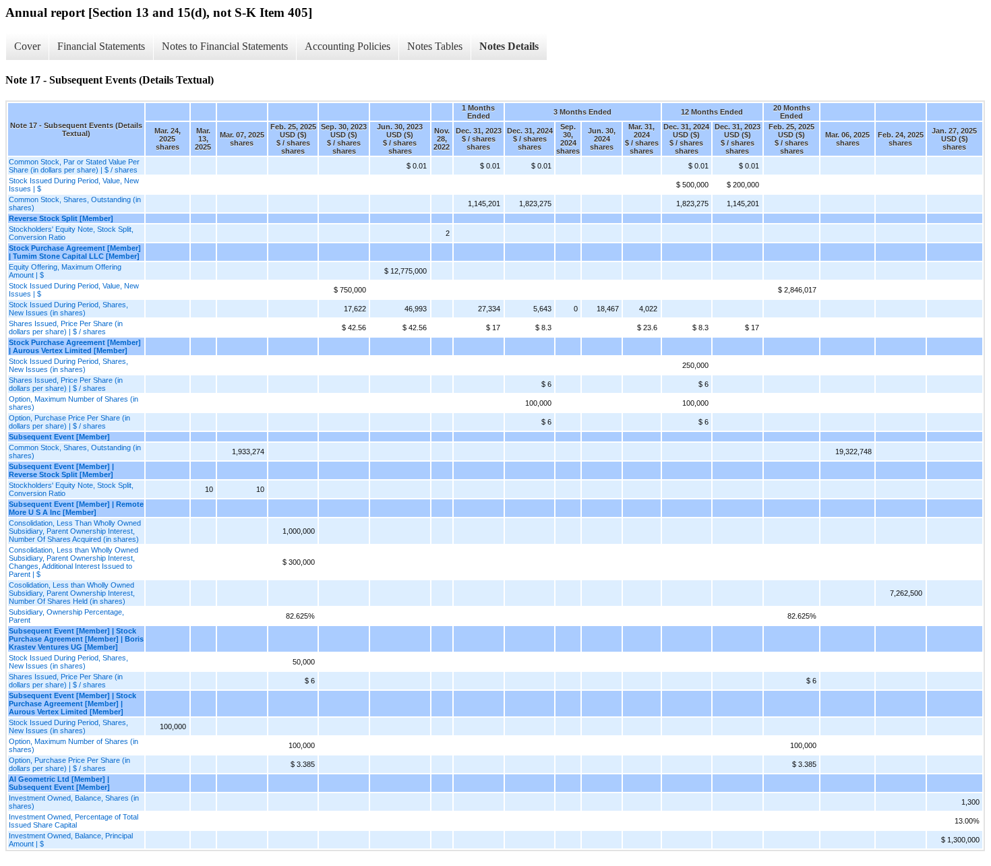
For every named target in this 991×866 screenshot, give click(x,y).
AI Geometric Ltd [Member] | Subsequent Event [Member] (59, 783)
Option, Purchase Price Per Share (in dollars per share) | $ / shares (69, 422)
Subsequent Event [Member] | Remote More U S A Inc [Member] (76, 508)
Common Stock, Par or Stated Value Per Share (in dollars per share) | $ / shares (74, 166)
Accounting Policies (347, 46)
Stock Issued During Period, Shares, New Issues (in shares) (68, 309)
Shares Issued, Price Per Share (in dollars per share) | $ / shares (66, 327)
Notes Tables (434, 46)
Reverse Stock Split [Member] (61, 218)
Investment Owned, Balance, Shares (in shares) (74, 802)
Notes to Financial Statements (225, 46)
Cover (27, 46)
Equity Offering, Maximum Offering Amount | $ (65, 271)
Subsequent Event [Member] (59, 437)
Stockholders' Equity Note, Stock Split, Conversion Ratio (71, 233)
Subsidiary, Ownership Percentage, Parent (66, 616)
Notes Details (509, 46)
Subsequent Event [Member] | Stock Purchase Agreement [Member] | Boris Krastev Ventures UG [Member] (76, 639)
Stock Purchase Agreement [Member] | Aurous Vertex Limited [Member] (75, 346)
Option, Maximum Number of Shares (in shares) (73, 403)
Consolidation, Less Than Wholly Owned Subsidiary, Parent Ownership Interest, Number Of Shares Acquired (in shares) (75, 531)
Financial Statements (101, 46)
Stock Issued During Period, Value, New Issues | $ (74, 185)
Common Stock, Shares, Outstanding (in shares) (75, 203)
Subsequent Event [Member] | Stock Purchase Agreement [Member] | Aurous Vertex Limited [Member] (72, 703)
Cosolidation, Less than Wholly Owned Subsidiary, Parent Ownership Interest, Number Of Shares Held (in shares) (72, 593)
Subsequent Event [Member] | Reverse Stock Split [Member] (61, 470)
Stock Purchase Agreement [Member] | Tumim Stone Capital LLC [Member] (75, 252)
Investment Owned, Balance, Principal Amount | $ (71, 840)
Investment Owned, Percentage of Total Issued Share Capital (73, 821)
